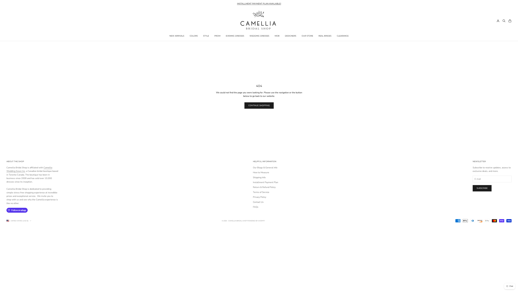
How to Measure (261, 172)
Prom (217, 36)
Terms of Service (261, 192)
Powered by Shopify (256, 221)
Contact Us (258, 202)
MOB (277, 36)
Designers (290, 36)
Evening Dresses (235, 36)
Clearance (343, 36)
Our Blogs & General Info (265, 167)
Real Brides (324, 36)
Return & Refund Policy (264, 187)
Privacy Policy (259, 197)
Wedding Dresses (259, 36)
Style (206, 36)
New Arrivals (176, 36)
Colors (194, 36)
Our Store (307, 36)
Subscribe (482, 188)
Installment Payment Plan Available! (259, 3)
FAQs (255, 206)
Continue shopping (259, 105)
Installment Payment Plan (265, 182)
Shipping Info (259, 177)
